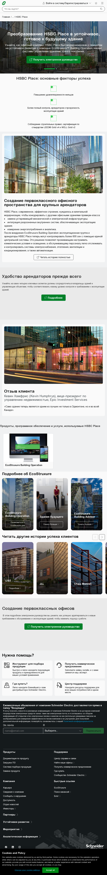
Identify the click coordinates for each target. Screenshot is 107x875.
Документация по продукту (16, 758)
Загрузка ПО (9, 762)
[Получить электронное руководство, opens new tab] (53, 626)
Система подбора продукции (17, 767)
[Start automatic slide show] (66, 68)
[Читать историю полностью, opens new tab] (53, 257)
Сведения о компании (13, 792)
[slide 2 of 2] (56, 68)
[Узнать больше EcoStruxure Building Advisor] (86, 504)
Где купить (59, 771)
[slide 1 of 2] (49, 68)
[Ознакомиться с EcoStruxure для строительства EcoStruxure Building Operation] (17, 504)
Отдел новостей (11, 804)
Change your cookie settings (27, 870)
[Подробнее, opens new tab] (53, 298)
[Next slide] (60, 68)
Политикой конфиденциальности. (78, 721)
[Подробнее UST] (17, 568)
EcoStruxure (60, 787)
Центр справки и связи (65, 758)
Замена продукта (11, 771)
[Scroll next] (102, 537)
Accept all (50, 870)
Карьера (7, 787)
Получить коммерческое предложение (72, 767)
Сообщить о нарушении (14, 796)
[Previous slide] (40, 68)
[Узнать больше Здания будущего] (52, 504)
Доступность (9, 800)
